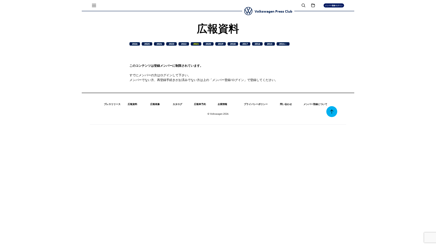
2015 (269, 43)
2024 (159, 43)
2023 (171, 43)
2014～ (283, 43)
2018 (233, 43)
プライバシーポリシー (256, 103)
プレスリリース (112, 103)
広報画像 (155, 103)
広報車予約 (200, 103)
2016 (257, 43)
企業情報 (222, 103)
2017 (245, 43)
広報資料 (132, 103)
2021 (196, 43)
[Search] (303, 5)
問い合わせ (286, 103)
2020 (208, 43)
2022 (183, 43)
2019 (220, 43)
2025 (147, 43)
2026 (134, 43)
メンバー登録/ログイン (334, 5)
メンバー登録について (315, 103)
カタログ (177, 103)
